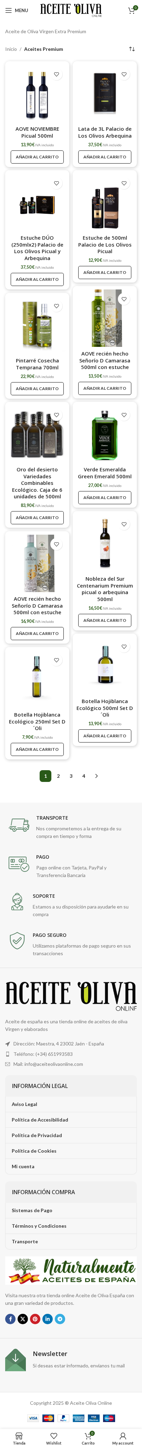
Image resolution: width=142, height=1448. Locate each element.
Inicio (11, 49)
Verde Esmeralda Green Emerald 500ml (105, 473)
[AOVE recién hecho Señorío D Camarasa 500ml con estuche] (104, 318)
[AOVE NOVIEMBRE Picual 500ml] (37, 93)
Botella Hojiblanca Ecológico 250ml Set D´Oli (37, 721)
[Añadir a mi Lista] (56, 74)
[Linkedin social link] (47, 1319)
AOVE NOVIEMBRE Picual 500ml (37, 132)
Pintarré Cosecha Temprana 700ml (37, 364)
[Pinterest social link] (35, 1319)
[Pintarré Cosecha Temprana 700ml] (37, 325)
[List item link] (71, 1054)
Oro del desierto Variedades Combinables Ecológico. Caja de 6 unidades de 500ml (37, 483)
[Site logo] (71, 10)
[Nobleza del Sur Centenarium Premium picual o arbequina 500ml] (104, 543)
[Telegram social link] (60, 1319)
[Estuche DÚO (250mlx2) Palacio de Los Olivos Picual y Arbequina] (37, 202)
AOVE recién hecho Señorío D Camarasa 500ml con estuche (104, 360)
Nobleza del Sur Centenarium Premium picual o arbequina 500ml (105, 588)
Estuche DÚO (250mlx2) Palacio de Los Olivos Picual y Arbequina (37, 247)
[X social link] (23, 1319)
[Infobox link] (71, 827)
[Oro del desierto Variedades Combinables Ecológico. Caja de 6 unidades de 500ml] (37, 434)
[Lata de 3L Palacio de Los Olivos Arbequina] (104, 93)
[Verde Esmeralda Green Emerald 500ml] (104, 434)
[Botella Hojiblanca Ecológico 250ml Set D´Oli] (37, 679)
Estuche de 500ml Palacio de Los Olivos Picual (105, 244)
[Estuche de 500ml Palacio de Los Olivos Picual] (104, 202)
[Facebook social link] (10, 1319)
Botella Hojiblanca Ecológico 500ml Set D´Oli (105, 708)
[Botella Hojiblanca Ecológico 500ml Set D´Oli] (104, 665)
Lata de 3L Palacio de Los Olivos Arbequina (105, 132)
